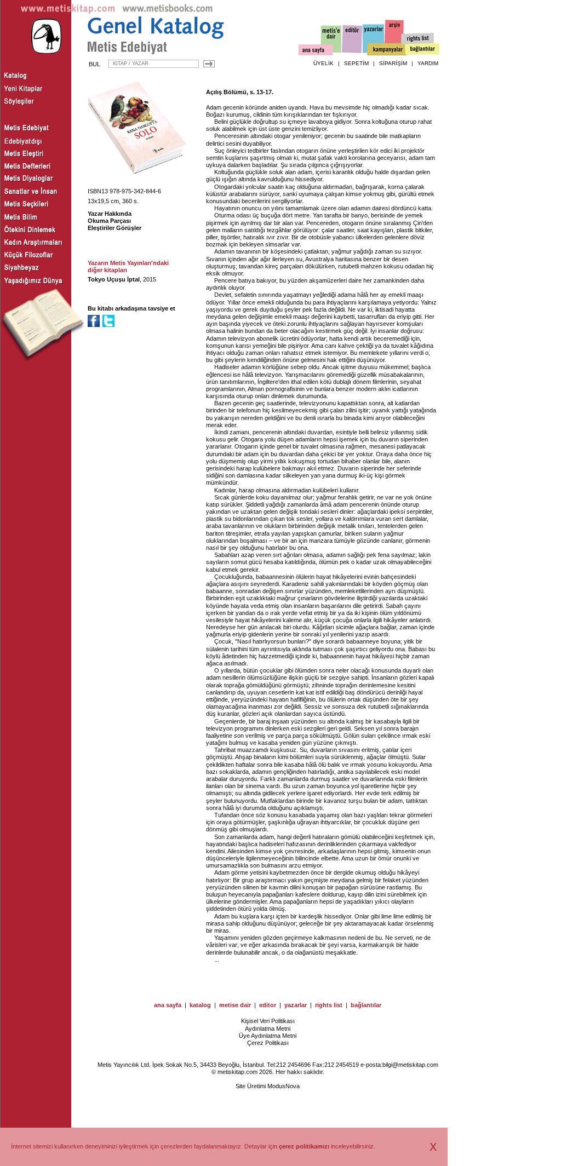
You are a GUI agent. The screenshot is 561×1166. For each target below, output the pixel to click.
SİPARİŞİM (393, 63)
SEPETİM (356, 63)
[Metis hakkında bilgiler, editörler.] (331, 40)
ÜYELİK (323, 63)
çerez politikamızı (304, 1146)
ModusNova (283, 1086)
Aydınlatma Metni (267, 1028)
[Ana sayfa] (316, 51)
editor (267, 1005)
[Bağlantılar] (422, 49)
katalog (200, 1005)
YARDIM (427, 63)
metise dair (235, 1005)
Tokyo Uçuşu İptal (114, 279)
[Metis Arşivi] (394, 37)
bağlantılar (366, 1005)
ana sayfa (167, 1005)
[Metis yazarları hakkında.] (374, 39)
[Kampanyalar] (387, 50)
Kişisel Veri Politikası (268, 1021)
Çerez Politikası (268, 1042)
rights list (328, 1005)
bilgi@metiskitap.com (410, 1064)
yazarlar (295, 1005)
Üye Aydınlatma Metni (267, 1035)
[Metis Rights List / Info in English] (418, 39)
